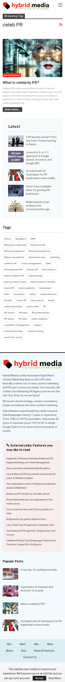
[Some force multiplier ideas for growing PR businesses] (16, 190)
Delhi (48, 263)
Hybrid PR (9, 288)
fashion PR (32, 269)
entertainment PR (13, 269)
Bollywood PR (38, 245)
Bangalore (21, 239)
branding (55, 257)
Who (9, 644)
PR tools (23, 319)
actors (7, 239)
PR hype (23, 312)
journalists (19, 294)
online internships (13, 306)
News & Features (12, 75)
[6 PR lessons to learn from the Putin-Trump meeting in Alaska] (16, 141)
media (32, 294)
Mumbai (8, 300)
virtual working (35, 331)
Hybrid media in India (15, 282)
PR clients (9, 312)
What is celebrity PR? (21, 82)
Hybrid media (35, 275)
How (23, 650)
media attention (48, 294)
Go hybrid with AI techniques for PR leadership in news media (40, 174)
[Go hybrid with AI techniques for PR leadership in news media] (16, 175)
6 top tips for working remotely (39, 569)
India (6, 294)
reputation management (16, 325)
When (50, 644)
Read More (55, 678)
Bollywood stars (37, 257)
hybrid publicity (27, 288)
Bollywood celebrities (15, 245)
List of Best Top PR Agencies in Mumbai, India (30, 525)
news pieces (37, 300)
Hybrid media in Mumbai (43, 282)
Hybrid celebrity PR (14, 275)
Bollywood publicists (39, 251)
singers (38, 325)
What (23, 644)
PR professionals (40, 312)
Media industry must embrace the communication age (38, 206)
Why (36, 644)
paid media (33, 306)
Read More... (12, 109)
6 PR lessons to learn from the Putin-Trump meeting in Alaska (41, 141)
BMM (33, 239)
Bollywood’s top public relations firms (26, 519)
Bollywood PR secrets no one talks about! (28, 493)
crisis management (31, 263)
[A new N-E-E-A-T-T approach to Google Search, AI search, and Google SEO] (16, 156)
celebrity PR (10, 263)
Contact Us (30, 657)
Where (9, 650)
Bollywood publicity (14, 257)
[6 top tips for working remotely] (10, 574)
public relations (39, 319)
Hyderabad (45, 288)
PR (44, 306)
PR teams (9, 319)
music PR (21, 300)
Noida (51, 300)
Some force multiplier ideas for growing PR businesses (38, 190)
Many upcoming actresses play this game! (28, 468)
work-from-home (13, 337)
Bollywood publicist (14, 251)
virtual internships (13, 331)
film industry (49, 269)
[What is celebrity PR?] (32, 58)
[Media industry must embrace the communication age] (16, 206)
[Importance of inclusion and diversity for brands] (10, 591)
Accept (39, 678)
